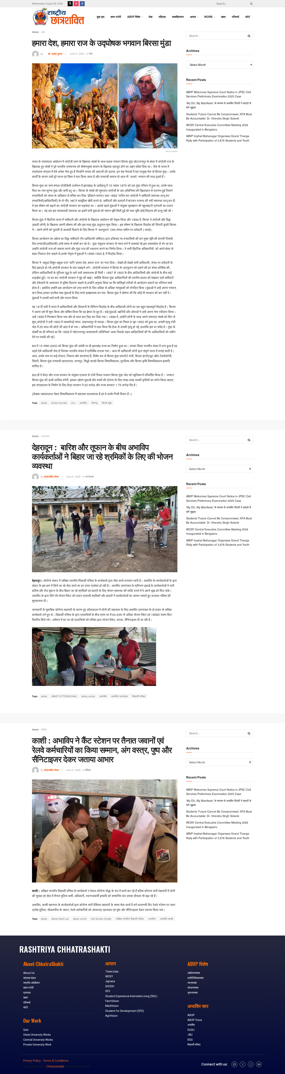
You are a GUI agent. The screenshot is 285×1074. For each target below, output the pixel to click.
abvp (44, 402)
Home (35, 32)
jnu (73, 402)
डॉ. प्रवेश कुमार (53, 53)
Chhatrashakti (55, 1066)
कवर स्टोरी (116, 17)
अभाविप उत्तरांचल (119, 696)
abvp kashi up (60, 918)
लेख (150, 17)
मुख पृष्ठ (100, 17)
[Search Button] (250, 3)
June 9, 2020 (77, 53)
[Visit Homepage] (58, 16)
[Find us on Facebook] (82, 3)
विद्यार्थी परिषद (138, 696)
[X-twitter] (242, 1064)
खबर (223, 17)
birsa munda (59, 402)
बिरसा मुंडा (107, 402)
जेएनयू (95, 402)
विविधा (44, 729)
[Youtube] (259, 1064)
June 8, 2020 (73, 476)
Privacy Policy (32, 1060)
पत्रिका (162, 17)
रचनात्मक (45, 436)
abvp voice (88, 696)
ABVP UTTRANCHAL (64, 696)
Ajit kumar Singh (101, 918)
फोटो (247, 17)
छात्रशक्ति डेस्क (51, 476)
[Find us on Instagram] (76, 3)
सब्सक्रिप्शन (178, 17)
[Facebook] (234, 1064)
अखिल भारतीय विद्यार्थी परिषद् (130, 918)
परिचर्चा (235, 17)
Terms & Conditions (55, 1060)
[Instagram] (251, 1064)
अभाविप (83, 402)
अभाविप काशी (166, 918)
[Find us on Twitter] (70, 3)
